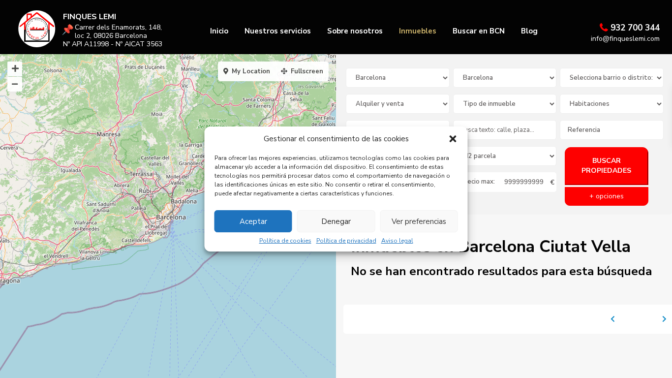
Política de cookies (285, 241)
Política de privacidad (346, 241)
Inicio (219, 31)
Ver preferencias (419, 221)
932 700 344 (635, 27)
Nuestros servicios (277, 31)
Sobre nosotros (355, 31)
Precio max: (477, 181)
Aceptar (253, 221)
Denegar (336, 221)
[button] (453, 139)
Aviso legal (397, 241)
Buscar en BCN (479, 31)
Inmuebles (417, 31)
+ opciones (606, 196)
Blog (529, 31)
